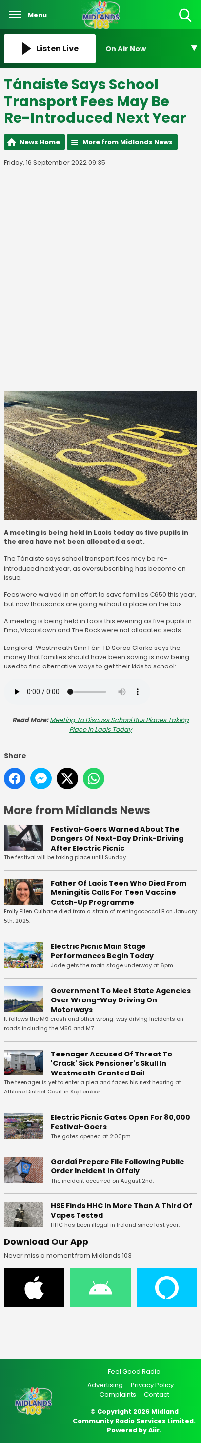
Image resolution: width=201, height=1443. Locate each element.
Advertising (105, 1384)
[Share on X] (67, 778)
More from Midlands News (127, 142)
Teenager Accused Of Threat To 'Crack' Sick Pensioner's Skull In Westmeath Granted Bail (111, 1063)
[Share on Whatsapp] (93, 778)
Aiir (154, 1430)
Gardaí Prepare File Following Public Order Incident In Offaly (117, 1166)
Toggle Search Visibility (186, 22)
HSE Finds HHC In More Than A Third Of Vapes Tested (121, 1211)
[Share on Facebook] (14, 778)
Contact (156, 1394)
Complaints (118, 1394)
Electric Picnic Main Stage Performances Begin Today (102, 951)
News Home (40, 142)
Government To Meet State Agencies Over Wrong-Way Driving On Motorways (121, 1000)
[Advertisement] (100, 283)
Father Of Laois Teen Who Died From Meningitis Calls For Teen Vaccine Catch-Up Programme (118, 892)
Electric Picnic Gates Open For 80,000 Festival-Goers (120, 1122)
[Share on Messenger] (41, 778)
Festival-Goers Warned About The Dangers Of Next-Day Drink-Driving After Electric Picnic (117, 838)
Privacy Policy (152, 1384)
